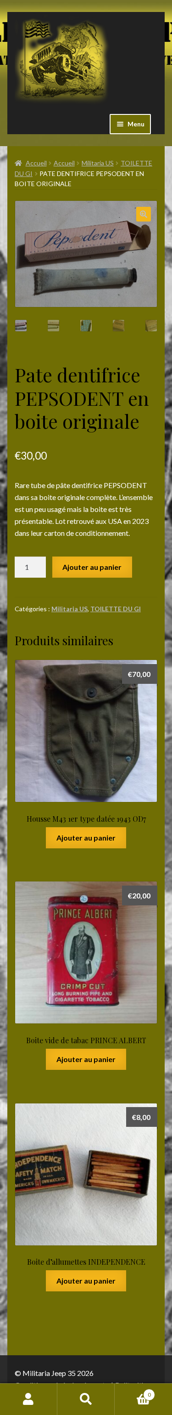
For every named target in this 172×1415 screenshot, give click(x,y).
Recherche (86, 1399)
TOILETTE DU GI (115, 609)
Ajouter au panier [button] (86, 837)
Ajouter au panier (92, 567)
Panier (133, 1391)
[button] (143, 214)
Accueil (36, 163)
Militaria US (98, 163)
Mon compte (28, 1399)
